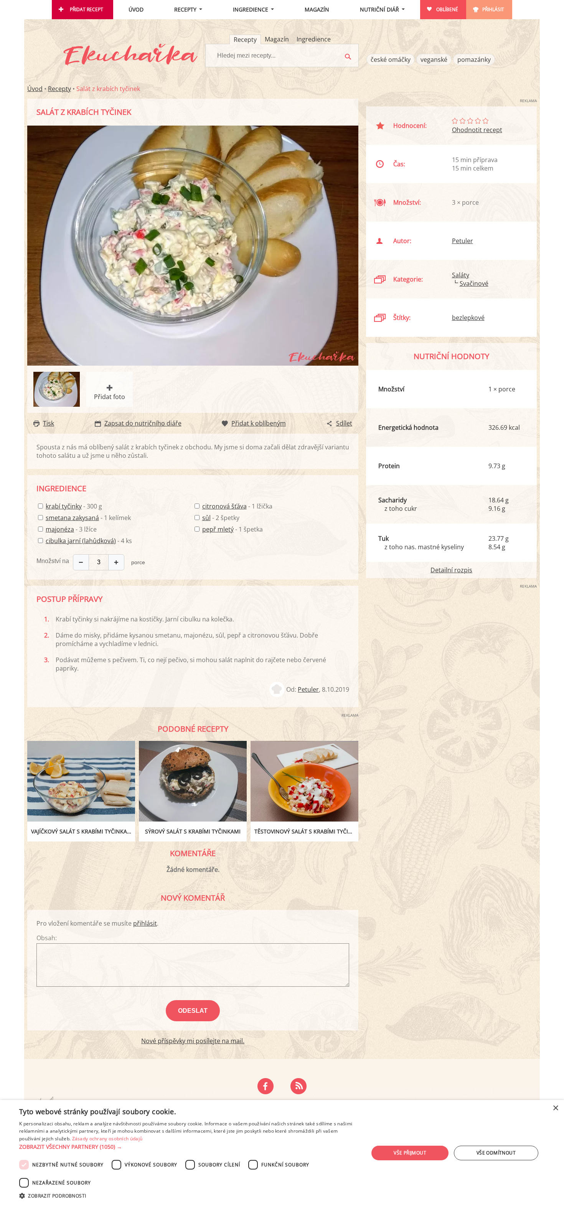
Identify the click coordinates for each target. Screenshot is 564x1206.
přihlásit (145, 923)
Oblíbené (447, 9)
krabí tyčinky (64, 506)
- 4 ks (89, 541)
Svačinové (474, 283)
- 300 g (74, 506)
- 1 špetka (232, 529)
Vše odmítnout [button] (496, 1153)
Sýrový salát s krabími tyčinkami (193, 831)
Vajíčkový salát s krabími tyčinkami (82, 831)
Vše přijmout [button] (410, 1153)
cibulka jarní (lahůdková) (81, 541)
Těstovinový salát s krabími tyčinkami (306, 831)
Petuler (308, 689)
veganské (434, 59)
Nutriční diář (379, 9)
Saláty (460, 275)
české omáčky (391, 59)
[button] (188, 1147)
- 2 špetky (220, 518)
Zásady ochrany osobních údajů (107, 1138)
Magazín (317, 9)
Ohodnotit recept (477, 130)
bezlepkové (468, 317)
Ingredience (250, 9)
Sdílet (344, 423)
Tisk (48, 423)
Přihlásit (493, 9)
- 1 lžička (237, 506)
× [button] (555, 1108)
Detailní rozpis (451, 570)
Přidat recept (86, 9)
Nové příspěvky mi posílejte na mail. (192, 1041)
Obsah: (46, 938)
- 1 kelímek (88, 518)
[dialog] (282, 1153)
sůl (206, 518)
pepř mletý (218, 529)
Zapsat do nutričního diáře (142, 423)
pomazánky (474, 59)
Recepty (185, 9)
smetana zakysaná (72, 518)
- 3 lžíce (71, 529)
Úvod (136, 9)
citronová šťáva (224, 506)
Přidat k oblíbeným (258, 423)
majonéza (60, 529)
